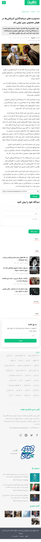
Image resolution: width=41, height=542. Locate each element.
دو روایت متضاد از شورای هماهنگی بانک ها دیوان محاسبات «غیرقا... (15, 269)
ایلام (20, 360)
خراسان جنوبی (9, 365)
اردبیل (8, 355)
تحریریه (33, 38)
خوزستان (8, 370)
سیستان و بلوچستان (14, 375)
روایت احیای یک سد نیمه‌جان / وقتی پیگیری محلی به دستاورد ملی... (15, 290)
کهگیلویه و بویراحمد (13, 385)
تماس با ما (15, 536)
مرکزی (35, 395)
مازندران (9, 390)
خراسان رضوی (33, 370)
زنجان (35, 375)
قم (20, 380)
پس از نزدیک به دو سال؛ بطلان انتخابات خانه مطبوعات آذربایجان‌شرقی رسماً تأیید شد (15, 475)
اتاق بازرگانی (25, 11)
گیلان (26, 390)
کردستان (12, 380)
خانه (38, 11)
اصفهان (35, 360)
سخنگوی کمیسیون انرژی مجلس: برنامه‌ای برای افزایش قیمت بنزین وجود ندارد (15, 496)
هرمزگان (26, 395)
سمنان (27, 375)
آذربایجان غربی (19, 355)
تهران (35, 365)
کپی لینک (35, 196)
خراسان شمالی (20, 370)
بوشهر (12, 360)
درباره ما (21, 536)
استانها (38, 352)
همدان (17, 395)
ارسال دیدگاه (34, 232)
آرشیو (26, 536)
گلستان (35, 390)
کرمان (35, 385)
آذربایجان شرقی (32, 355)
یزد (10, 395)
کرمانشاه (26, 385)
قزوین (27, 380)
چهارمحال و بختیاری (23, 365)
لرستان (18, 390)
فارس (35, 380)
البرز (27, 360)
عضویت (20, 341)
